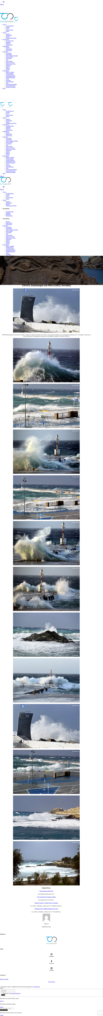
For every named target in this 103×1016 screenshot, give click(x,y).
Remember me (6, 993)
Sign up (2, 1001)
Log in (1, 1007)
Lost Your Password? (15, 993)
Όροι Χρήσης (51, 981)
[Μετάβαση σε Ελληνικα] (3, 1)
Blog (46, 281)
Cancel (1, 1015)
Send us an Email (4, 979)
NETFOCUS (37, 986)
